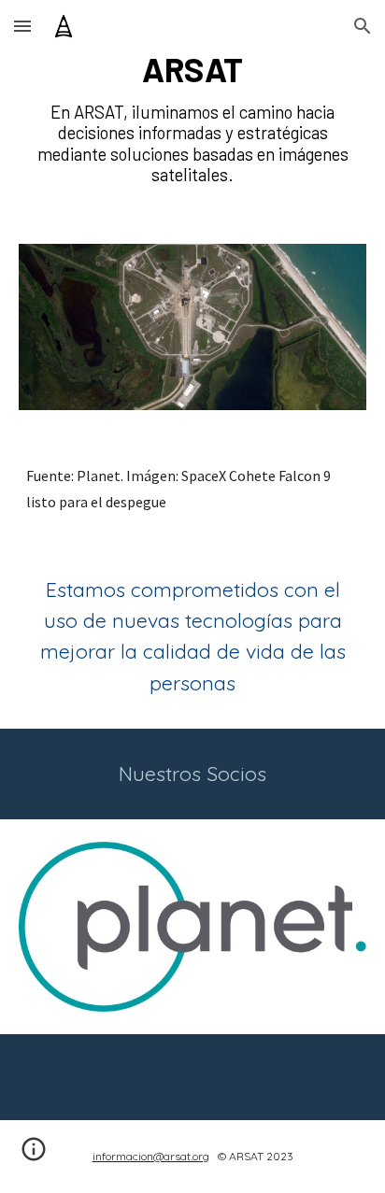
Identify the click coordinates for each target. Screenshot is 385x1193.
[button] (22, 25)
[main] (192, 69)
